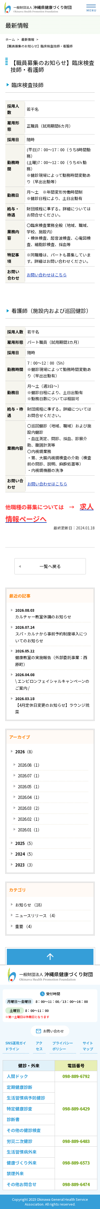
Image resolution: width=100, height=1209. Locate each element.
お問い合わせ (53, 1031)
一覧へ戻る (50, 566)
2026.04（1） (30, 797)
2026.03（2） (30, 808)
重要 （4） (24, 926)
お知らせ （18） (29, 905)
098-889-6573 (76, 1162)
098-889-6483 (76, 1141)
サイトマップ (88, 1045)
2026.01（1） (30, 829)
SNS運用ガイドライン (15, 1045)
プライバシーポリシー (62, 1045)
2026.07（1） (30, 775)
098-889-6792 (76, 1076)
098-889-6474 (76, 1184)
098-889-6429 (76, 1108)
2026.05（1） (30, 786)
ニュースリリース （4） (36, 915)
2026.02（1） (30, 819)
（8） (25, 751)
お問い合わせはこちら (47, 274)
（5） (25, 843)
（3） (25, 865)
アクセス (39, 1045)
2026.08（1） (30, 765)
